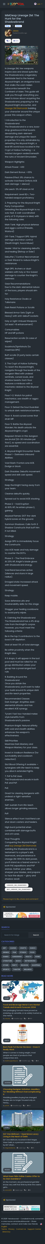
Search (36, 935)
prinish (7, 1105)
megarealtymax (10, 1148)
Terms (4, 1229)
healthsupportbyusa (11, 1061)
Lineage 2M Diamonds (16, 108)
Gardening (17, 956)
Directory (6, 1231)
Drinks (6, 952)
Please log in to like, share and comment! (20, 899)
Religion (24, 965)
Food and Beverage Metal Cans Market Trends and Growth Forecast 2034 (21, 1006)
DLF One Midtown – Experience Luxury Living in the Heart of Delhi (21, 1135)
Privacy (11, 1229)
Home (37, 956)
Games (18, 26)
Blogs (8, 26)
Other (5, 965)
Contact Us (21, 1229)
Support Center (34, 1229)
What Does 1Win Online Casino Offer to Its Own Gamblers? (21, 1177)
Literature (7, 961)
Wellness (28, 969)
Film (14, 952)
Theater (16, 969)
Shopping (36, 965)
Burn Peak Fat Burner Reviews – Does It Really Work (21, 1048)
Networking (30, 961)
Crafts (23, 948)
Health (28, 956)
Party (14, 965)
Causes (13, 948)
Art (4, 948)
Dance (32, 948)
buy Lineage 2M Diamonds (22, 845)
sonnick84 (8, 1190)
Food (32, 952)
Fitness (23, 952)
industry (7, 1018)
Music (18, 961)
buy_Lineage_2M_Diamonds (18, 889)
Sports (6, 969)
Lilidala (15, 31)
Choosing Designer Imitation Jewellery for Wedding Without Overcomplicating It (21, 1092)
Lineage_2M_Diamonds (16, 885)
